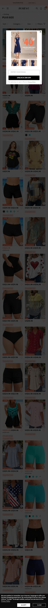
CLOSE (39, 605)
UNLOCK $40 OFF (24, 78)
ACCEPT (23, 605)
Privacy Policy (5, 601)
